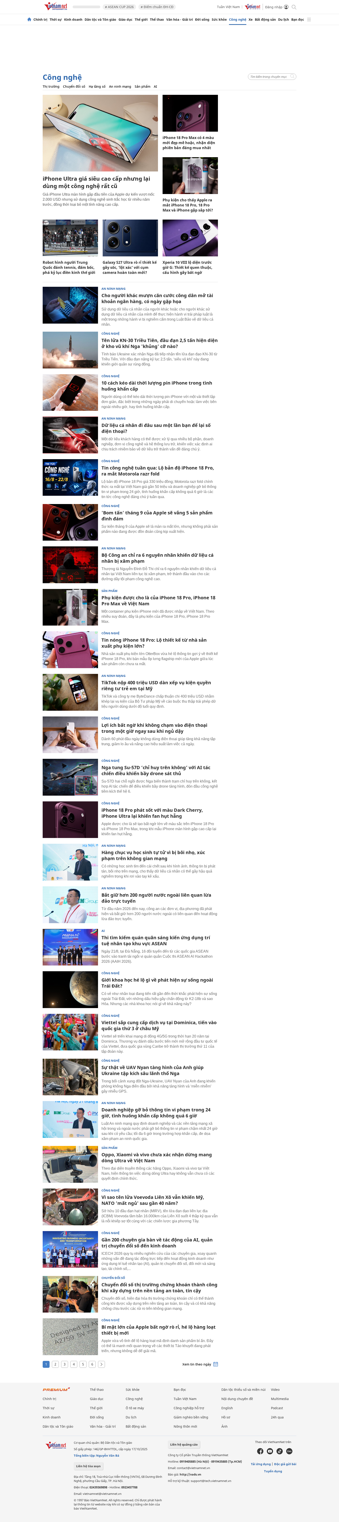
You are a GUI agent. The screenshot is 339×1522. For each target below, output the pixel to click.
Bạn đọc (297, 19)
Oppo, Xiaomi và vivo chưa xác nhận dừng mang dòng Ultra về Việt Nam (156, 1157)
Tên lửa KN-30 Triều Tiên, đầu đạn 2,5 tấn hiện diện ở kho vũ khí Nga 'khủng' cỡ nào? (159, 343)
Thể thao (157, 19)
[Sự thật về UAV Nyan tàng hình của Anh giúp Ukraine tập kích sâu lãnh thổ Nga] (70, 1077)
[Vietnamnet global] (252, 8)
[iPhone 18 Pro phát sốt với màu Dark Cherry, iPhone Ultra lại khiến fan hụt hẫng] (70, 819)
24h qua (277, 1417)
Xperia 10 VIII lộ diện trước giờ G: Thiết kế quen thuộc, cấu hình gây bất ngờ (187, 267)
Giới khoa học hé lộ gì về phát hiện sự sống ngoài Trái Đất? (157, 983)
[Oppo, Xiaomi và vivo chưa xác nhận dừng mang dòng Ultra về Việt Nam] (70, 1164)
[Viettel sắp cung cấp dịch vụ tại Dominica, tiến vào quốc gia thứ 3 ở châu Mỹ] (70, 1032)
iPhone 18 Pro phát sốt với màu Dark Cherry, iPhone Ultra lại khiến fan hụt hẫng (152, 813)
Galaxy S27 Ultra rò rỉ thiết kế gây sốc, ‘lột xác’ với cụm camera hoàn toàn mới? (130, 267)
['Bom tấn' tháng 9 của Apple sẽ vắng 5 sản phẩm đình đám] (70, 522)
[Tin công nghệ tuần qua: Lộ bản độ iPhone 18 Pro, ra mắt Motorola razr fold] (70, 477)
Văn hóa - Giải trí (179, 19)
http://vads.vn (190, 1474)
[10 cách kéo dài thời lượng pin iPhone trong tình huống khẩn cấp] (70, 392)
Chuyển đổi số (74, 86)
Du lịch (283, 19)
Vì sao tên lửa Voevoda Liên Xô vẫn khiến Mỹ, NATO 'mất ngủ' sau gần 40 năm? (152, 1200)
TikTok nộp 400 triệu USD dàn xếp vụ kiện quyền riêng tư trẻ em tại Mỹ (156, 685)
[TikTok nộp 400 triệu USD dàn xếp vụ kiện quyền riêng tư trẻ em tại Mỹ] (70, 692)
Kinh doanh (73, 19)
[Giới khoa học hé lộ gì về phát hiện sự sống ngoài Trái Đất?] (70, 989)
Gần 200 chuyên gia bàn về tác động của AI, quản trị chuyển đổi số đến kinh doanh (157, 1243)
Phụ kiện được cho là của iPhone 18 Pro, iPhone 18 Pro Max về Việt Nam (158, 600)
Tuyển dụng (273, 1471)
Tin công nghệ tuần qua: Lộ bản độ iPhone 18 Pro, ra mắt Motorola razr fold (157, 471)
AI (155, 86)
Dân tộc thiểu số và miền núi (243, 1389)
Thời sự (56, 19)
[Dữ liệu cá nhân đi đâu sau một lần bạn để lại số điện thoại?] (70, 435)
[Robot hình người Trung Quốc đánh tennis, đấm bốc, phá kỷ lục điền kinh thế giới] (70, 238)
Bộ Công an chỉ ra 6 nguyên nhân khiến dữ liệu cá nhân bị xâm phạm (157, 558)
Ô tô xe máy (135, 1408)
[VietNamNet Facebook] (260, 1453)
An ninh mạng (120, 86)
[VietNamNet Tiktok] (280, 1453)
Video (275, 1389)
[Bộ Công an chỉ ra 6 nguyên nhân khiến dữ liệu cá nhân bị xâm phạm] (70, 564)
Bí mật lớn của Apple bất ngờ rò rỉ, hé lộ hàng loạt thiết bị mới (158, 1330)
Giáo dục (125, 19)
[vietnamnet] (56, 11)
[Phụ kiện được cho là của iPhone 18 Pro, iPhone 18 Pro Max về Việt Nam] (70, 607)
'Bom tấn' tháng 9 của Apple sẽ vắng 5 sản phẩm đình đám (157, 516)
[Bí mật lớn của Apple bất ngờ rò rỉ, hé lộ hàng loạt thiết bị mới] (70, 1336)
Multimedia (280, 1399)
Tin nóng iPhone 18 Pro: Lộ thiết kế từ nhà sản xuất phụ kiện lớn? (154, 643)
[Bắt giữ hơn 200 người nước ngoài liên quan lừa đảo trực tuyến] (70, 904)
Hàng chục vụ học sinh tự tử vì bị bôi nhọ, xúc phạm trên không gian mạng (153, 855)
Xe (251, 19)
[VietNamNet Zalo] (289, 1453)
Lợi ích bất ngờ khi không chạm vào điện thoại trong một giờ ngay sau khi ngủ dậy (154, 728)
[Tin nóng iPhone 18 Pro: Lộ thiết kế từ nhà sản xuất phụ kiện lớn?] (70, 649)
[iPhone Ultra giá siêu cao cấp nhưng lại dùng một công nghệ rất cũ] (100, 133)
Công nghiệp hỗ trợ (189, 1408)
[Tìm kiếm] (293, 6)
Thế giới (141, 19)
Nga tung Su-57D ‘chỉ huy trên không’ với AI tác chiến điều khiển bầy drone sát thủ (155, 770)
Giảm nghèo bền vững (191, 1417)
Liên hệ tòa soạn (88, 1466)
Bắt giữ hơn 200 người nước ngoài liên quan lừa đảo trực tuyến (156, 898)
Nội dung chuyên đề (237, 1399)
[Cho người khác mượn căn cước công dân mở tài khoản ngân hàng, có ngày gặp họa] (70, 305)
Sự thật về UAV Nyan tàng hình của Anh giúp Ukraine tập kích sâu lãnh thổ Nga (152, 1070)
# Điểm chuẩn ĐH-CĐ (157, 7)
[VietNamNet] (29, 19)
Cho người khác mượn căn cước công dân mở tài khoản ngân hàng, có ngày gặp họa (157, 298)
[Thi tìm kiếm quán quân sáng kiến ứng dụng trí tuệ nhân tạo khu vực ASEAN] (70, 947)
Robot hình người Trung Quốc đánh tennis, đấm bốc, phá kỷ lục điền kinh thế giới (69, 267)
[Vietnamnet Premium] (56, 1391)
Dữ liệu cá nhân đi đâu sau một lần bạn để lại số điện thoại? (156, 428)
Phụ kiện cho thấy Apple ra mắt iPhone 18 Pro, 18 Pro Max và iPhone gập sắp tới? (188, 205)
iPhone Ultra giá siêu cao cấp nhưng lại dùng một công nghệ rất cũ (96, 182)
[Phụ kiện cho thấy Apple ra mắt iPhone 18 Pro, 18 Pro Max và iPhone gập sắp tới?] (190, 175)
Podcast (277, 1408)
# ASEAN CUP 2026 (119, 7)
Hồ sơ (225, 1417)
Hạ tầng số (97, 86)
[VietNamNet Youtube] (270, 1453)
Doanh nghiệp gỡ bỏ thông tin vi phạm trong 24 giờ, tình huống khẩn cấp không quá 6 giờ (156, 1113)
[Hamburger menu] (309, 19)
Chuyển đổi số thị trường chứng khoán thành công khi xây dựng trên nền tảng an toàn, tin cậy (159, 1287)
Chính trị (40, 19)
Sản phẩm (142, 86)
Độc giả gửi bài (285, 1464)
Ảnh (224, 1426)
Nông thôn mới (185, 1426)
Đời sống (202, 19)
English (227, 1408)
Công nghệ (237, 19)
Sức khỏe (219, 19)
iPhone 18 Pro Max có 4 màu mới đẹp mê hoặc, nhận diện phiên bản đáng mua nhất (189, 142)
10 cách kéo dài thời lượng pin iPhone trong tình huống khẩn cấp (156, 386)
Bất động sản (265, 19)
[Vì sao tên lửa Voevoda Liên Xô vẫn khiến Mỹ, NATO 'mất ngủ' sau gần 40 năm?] (70, 1207)
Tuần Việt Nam (228, 7)
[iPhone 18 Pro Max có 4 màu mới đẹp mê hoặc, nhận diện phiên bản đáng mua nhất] (190, 113)
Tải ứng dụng (261, 1464)
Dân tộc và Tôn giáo (100, 19)
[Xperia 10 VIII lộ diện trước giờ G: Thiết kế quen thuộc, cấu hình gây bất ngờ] (190, 238)
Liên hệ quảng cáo (184, 1444)
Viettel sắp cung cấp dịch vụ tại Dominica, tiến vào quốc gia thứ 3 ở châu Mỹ (159, 1025)
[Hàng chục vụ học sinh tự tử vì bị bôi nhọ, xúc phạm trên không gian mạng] (70, 862)
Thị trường (51, 86)
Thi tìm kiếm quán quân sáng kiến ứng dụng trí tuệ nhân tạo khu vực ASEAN (155, 940)
